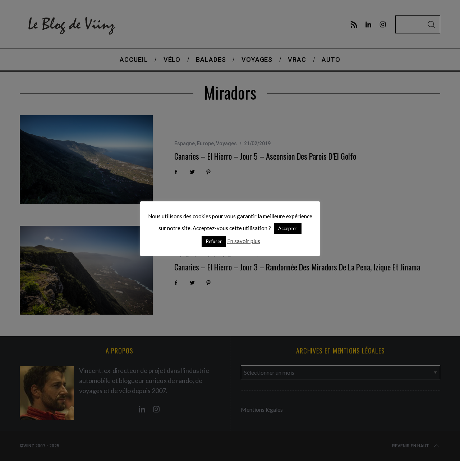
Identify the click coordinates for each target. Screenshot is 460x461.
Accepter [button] (287, 228)
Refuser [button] (214, 241)
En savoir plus (243, 241)
